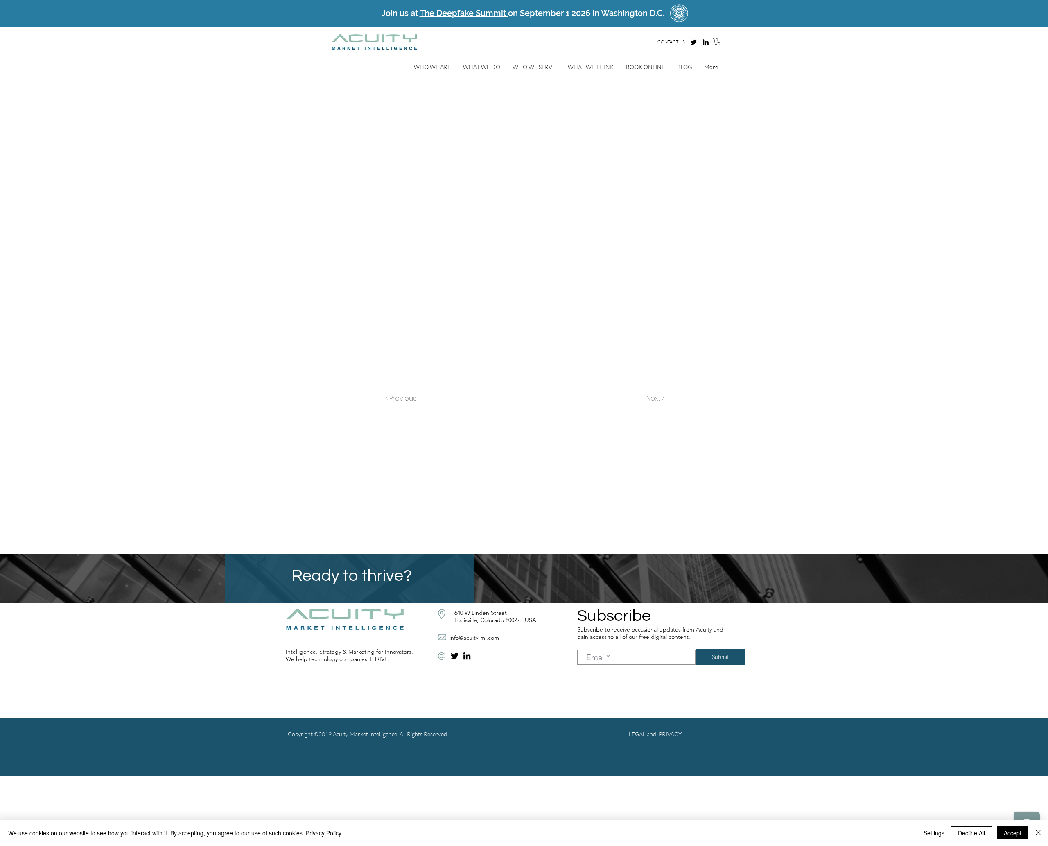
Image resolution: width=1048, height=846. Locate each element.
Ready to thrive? (353, 575)
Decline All (971, 833)
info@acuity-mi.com (474, 637)
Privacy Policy (323, 833)
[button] (717, 41)
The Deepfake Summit (464, 13)
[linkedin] (706, 42)
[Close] (1038, 832)
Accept (1012, 833)
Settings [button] (934, 833)
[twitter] (693, 42)
